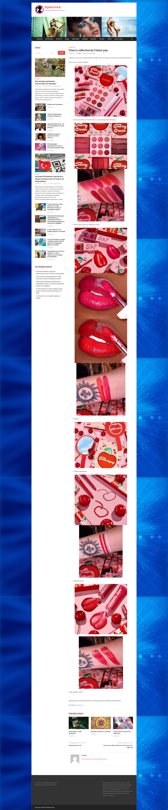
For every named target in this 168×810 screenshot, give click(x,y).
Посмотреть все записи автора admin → (94, 759)
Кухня (109, 39)
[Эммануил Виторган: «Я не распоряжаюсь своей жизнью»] (40, 130)
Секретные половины (55, 104)
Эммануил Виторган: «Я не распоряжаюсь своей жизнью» (55, 125)
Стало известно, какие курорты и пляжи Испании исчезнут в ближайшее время (55, 206)
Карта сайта (118, 39)
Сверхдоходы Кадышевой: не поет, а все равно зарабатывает (55, 145)
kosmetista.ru (79, 705)
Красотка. (53, 7)
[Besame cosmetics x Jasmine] (101, 729)
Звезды (85, 39)
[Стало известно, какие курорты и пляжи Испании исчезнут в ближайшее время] (40, 210)
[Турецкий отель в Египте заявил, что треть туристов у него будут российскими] (40, 257)
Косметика (49, 39)
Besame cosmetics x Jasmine (100, 731)
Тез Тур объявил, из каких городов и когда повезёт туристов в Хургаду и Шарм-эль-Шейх (56, 242)
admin (79, 53)
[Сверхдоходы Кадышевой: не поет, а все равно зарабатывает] (40, 150)
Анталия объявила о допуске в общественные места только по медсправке (49, 178)
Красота (59, 39)
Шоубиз (93, 39)
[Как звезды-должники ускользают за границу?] (50, 77)
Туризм (101, 39)
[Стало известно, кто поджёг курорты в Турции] (40, 235)
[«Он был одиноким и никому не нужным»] (40, 120)
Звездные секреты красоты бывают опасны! (53, 135)
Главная (39, 39)
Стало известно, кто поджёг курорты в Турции (56, 230)
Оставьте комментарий (88, 53)
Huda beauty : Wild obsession (75, 732)
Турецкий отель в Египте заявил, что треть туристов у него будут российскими (55, 253)
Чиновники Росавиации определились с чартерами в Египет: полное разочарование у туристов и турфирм (55, 219)
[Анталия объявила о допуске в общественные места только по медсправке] (50, 172)
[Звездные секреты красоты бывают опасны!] (40, 140)
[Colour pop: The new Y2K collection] (123, 729)
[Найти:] (50, 53)
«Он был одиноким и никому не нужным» (54, 115)
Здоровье (75, 39)
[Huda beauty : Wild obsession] (79, 729)
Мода (67, 39)
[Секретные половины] (40, 110)
